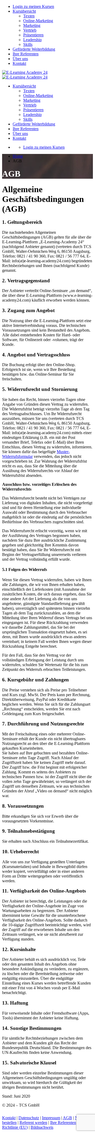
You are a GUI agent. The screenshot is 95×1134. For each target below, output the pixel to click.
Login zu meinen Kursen (33, 6)
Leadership (32, 39)
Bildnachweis (42, 1127)
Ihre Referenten (26, 54)
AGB (67, 1118)
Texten (29, 16)
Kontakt (19, 63)
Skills (27, 44)
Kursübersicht (24, 11)
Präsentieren (33, 35)
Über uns (20, 58)
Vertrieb (29, 30)
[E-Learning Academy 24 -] (25, 72)
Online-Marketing (38, 20)
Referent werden (33, 1122)
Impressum (51, 1118)
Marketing (31, 25)
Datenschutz (28, 1118)
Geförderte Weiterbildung (34, 49)
